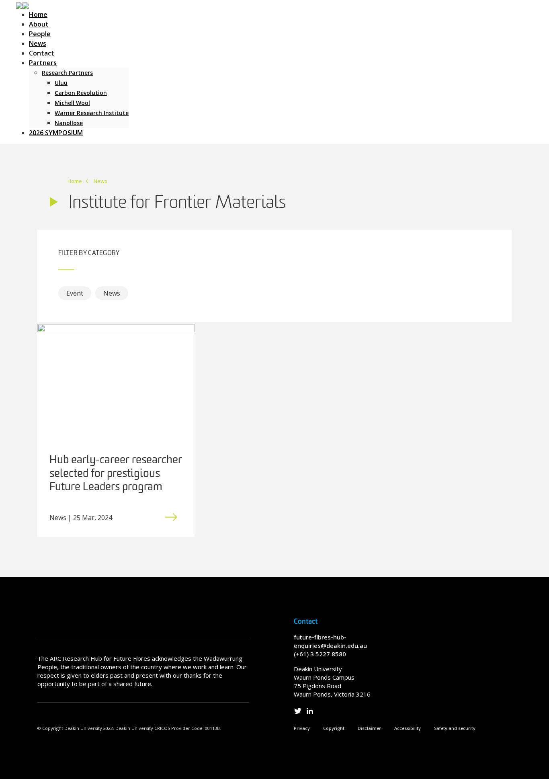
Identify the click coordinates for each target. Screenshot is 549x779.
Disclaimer (369, 728)
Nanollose (69, 123)
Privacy (302, 728)
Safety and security (454, 728)
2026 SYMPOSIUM (56, 132)
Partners (43, 62)
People (40, 33)
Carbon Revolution (81, 93)
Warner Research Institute (92, 113)
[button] (22, 4)
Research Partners (67, 72)
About (39, 24)
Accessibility (407, 728)
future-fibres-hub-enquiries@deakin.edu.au (330, 641)
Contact (41, 53)
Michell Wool (72, 103)
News (37, 43)
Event (74, 293)
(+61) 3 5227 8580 (320, 654)
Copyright (333, 728)
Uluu (61, 82)
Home (38, 14)
